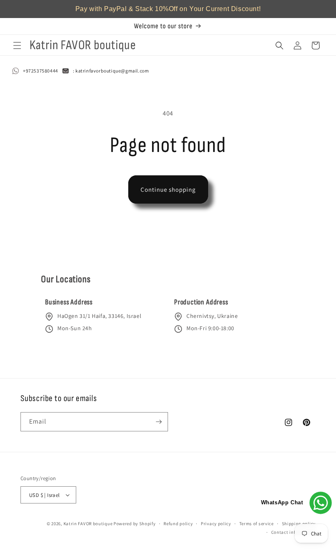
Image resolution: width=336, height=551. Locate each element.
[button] (17, 45)
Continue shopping (168, 189)
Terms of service (256, 523)
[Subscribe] (159, 421)
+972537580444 (40, 71)
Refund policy (178, 523)
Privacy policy (216, 523)
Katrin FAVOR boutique (88, 523)
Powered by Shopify (135, 523)
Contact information (293, 532)
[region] (168, 9)
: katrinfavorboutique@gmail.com (111, 71)
